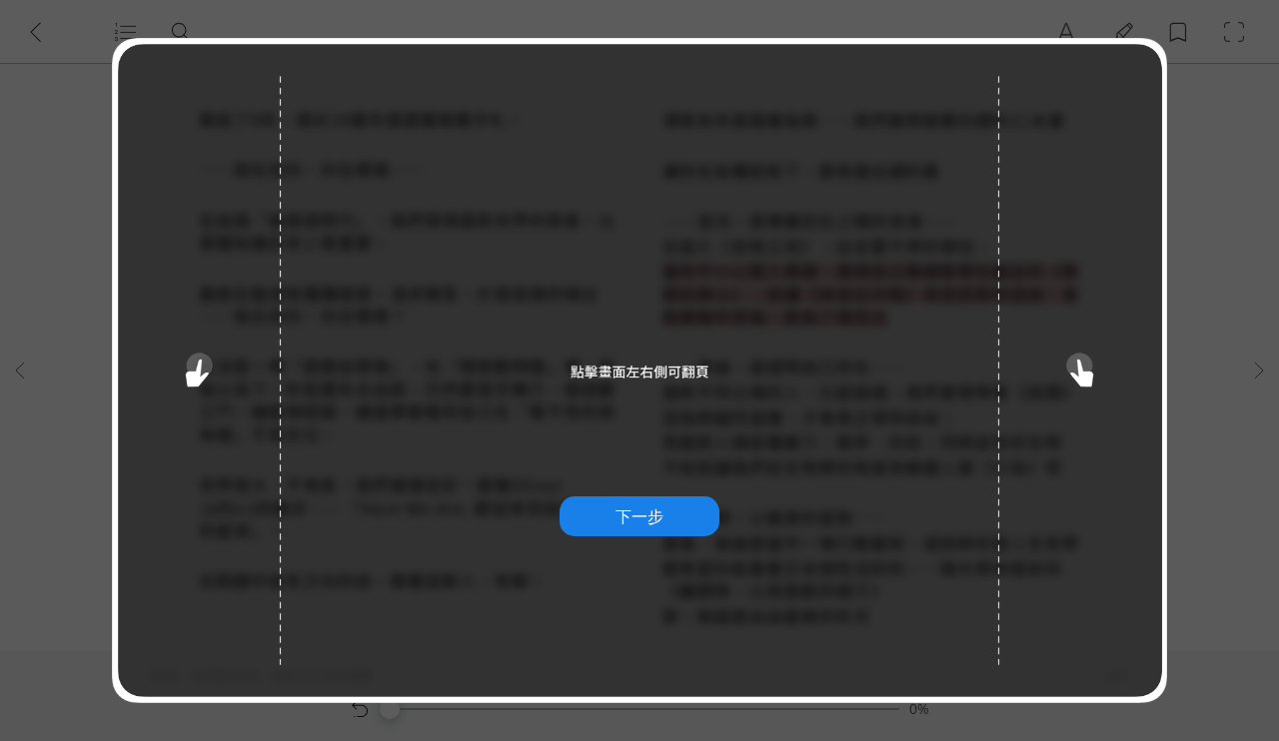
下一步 (639, 516)
